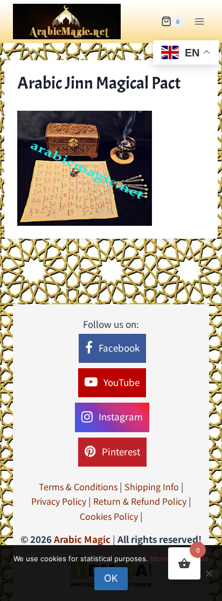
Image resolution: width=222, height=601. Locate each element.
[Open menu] (199, 21)
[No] (208, 573)
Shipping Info (151, 486)
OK (111, 578)
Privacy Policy (58, 501)
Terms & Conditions (78, 486)
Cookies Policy (109, 516)
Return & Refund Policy (139, 501)
